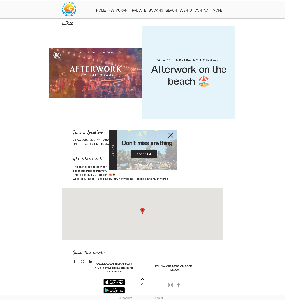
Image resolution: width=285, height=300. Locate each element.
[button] (170, 135)
